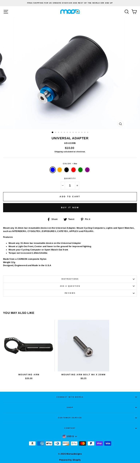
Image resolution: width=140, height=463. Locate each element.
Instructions (70, 279)
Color (70, 164)
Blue (52, 170)
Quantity (70, 178)
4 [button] (62, 133)
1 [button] (53, 132)
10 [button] (79, 133)
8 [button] (73, 133)
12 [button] (85, 133)
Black (66, 170)
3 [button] (59, 133)
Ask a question (70, 286)
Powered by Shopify (70, 460)
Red (73, 170)
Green (80, 170)
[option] (70, 3)
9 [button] (76, 133)
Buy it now (70, 207)
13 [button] (88, 133)
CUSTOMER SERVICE (70, 418)
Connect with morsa (70, 397)
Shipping (59, 152)
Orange (59, 170)
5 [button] (65, 133)
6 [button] (68, 133)
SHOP (70, 407)
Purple (87, 170)
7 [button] (70, 133)
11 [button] (82, 133)
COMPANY (70, 428)
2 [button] (56, 133)
